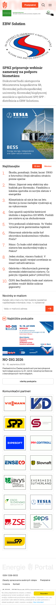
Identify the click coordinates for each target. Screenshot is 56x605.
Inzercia (6, 584)
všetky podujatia (28, 381)
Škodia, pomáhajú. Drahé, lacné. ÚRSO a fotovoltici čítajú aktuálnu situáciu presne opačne (30, 175)
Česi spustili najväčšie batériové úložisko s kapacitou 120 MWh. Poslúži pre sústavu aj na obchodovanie (31, 215)
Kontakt (16, 584)
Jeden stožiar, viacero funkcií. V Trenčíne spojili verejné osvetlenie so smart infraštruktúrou (30, 259)
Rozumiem (44, 593)
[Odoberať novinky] (49, 309)
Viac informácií (38, 602)
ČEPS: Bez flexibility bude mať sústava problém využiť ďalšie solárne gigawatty (31, 283)
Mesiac (48, 166)
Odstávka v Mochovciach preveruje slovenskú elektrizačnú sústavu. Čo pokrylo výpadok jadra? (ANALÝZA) (29, 271)
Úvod (5, 5)
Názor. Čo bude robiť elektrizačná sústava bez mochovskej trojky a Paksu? (28, 247)
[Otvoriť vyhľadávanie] (43, 5)
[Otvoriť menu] (50, 5)
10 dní (37, 166)
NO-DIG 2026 (12, 359)
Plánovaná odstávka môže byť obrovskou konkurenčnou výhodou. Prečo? (29, 236)
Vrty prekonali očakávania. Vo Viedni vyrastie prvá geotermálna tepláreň (30, 225)
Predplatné (30, 5)
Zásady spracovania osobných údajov (19, 580)
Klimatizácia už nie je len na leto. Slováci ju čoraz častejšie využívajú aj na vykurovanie (30, 203)
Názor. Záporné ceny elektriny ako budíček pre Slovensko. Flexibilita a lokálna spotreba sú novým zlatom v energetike (30, 189)
